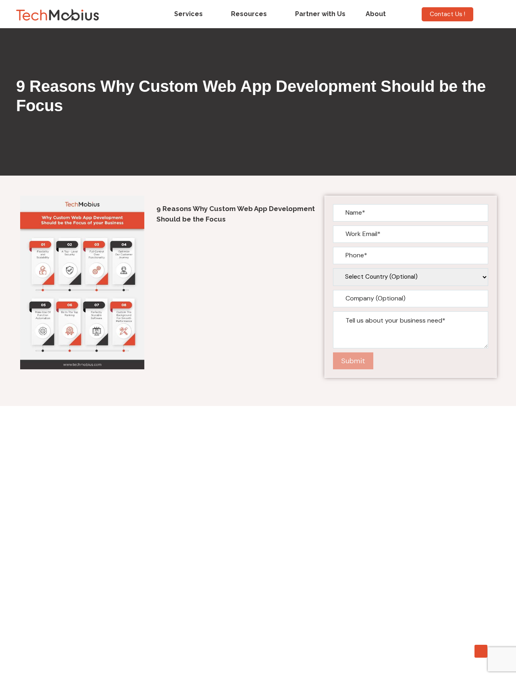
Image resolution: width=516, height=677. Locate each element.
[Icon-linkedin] (480, 651)
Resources (249, 14)
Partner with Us (320, 14)
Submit (353, 361)
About (376, 14)
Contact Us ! (447, 14)
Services (188, 14)
